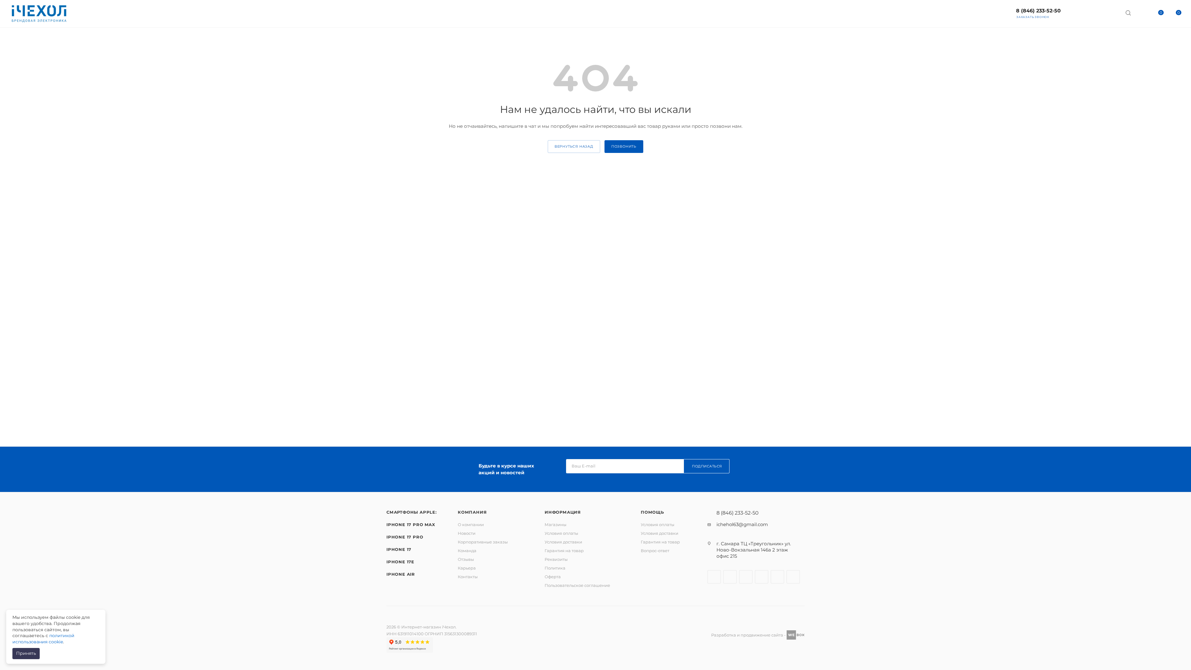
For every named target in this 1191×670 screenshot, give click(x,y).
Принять (26, 653)
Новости (466, 533)
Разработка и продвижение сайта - (749, 634)
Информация (563, 512)
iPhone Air (400, 574)
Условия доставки (563, 541)
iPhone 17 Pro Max (410, 524)
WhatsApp (1109, 12)
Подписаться (707, 466)
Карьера (467, 567)
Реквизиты (556, 559)
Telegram (1093, 12)
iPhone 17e (400, 561)
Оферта (553, 576)
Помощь (652, 512)
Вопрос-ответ (655, 550)
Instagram (730, 576)
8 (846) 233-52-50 (1038, 11)
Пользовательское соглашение (577, 585)
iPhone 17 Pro (404, 536)
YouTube (761, 576)
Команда (467, 550)
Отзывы (466, 559)
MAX (793, 576)
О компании (471, 524)
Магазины (555, 524)
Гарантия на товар (564, 550)
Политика (555, 567)
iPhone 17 (398, 549)
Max (1076, 12)
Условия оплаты (561, 533)
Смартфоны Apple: (411, 512)
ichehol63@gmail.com (742, 524)
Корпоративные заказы (483, 541)
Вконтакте (714, 576)
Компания (472, 512)
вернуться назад (574, 146)
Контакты (468, 576)
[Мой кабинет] (1140, 14)
